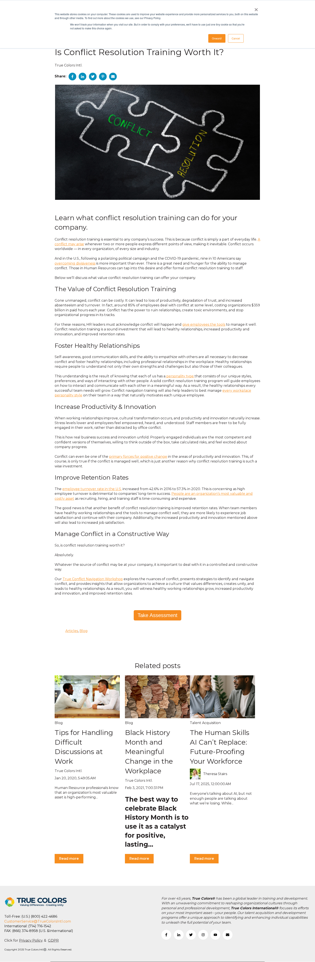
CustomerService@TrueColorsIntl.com (37, 921)
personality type (180, 376)
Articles (71, 631)
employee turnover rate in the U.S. (92, 489)
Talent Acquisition (205, 723)
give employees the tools (203, 324)
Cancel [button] (236, 38)
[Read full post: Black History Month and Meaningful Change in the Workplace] (157, 696)
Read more (69, 859)
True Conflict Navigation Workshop (93, 579)
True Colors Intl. (68, 65)
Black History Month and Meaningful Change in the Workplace (149, 751)
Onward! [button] (217, 38)
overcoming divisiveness (75, 263)
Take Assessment (157, 615)
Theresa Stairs (215, 774)
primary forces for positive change (138, 457)
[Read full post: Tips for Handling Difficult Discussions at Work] (87, 696)
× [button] (256, 8)
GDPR (53, 940)
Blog (84, 631)
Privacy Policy (30, 940)
